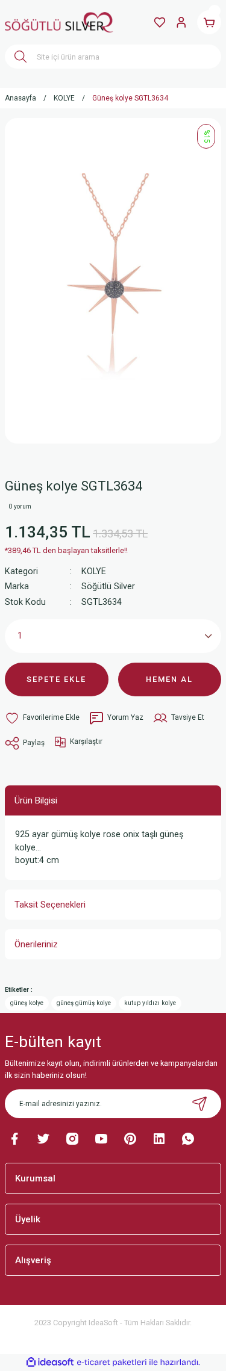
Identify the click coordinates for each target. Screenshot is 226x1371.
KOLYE (93, 571)
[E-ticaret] (112, 1362)
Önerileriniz (36, 944)
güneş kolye (26, 1003)
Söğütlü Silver (108, 586)
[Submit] (199, 1103)
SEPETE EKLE (56, 679)
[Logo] (59, 22)
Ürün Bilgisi (35, 800)
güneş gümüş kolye (84, 1003)
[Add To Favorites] (42, 718)
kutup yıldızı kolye (150, 1003)
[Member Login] (181, 22)
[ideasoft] (50, 1362)
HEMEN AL (169, 679)
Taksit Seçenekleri (50, 904)
